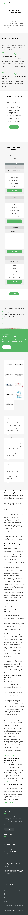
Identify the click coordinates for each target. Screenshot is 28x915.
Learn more (14, 126)
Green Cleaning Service (10, 844)
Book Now (14, 190)
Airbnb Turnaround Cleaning (11, 851)
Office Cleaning (9, 849)
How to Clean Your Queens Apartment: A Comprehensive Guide (12, 878)
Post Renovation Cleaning (11, 846)
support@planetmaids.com (12, 897)
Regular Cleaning (9, 839)
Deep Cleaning (9, 842)
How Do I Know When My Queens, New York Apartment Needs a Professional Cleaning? (13, 871)
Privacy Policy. (16, 911)
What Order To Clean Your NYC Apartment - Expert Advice (13, 864)
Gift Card (7, 853)
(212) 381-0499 (9, 894)
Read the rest (7, 781)
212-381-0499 (12, 336)
